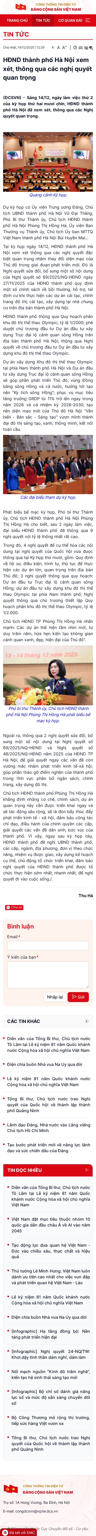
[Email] (80, 47)
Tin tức (43, 20)
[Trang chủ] (21, 6)
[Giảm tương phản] (91, 47)
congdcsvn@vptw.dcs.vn (36, 1511)
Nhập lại (55, 996)
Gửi (81, 996)
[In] (75, 47)
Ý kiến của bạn (22, 957)
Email (13, 936)
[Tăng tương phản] (86, 47)
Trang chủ (17, 20)
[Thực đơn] (87, 20)
